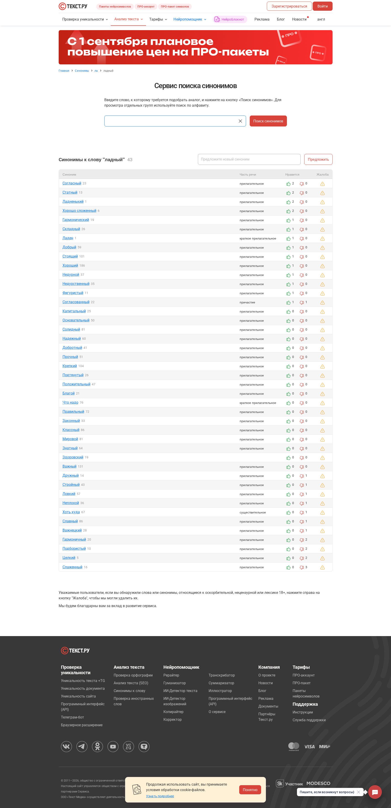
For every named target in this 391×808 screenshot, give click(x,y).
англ (321, 19)
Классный (71, 430)
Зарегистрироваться (289, 6)
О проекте (266, 675)
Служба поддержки (309, 720)
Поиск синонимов (268, 121)
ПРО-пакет (302, 683)
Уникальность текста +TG (83, 681)
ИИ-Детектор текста (180, 691)
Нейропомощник (187, 19)
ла (96, 70)
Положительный (76, 384)
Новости (265, 683)
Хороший (70, 265)
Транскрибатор (222, 675)
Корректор (172, 719)
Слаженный (72, 567)
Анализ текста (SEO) (131, 683)
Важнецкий (72, 530)
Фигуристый (73, 293)
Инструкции (303, 712)
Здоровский (73, 457)
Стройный (71, 484)
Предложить (318, 159)
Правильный (73, 411)
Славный (70, 521)
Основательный (76, 320)
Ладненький (73, 201)
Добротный (72, 347)
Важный (69, 466)
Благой (69, 393)
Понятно (250, 789)
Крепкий (70, 366)
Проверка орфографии (133, 675)
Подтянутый (73, 375)
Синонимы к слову (129, 691)
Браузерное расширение (81, 725)
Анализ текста (126, 19)
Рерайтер (171, 675)
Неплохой (71, 503)
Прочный (70, 357)
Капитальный (74, 311)
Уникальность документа (83, 688)
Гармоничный (74, 539)
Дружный (71, 475)
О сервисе (217, 712)
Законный (71, 420)
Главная (64, 70)
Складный (71, 229)
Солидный (71, 329)
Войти (323, 6)
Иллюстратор (220, 691)
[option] (196, 47)
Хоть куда (71, 512)
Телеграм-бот (72, 717)
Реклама (262, 19)
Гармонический (76, 220)
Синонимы (82, 70)
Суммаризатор (221, 683)
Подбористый (74, 548)
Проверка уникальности (83, 19)
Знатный (70, 448)
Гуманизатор (174, 683)
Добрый (69, 247)
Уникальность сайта (78, 696)
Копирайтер (173, 712)
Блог (281, 19)
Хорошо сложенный (79, 210)
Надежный (72, 338)
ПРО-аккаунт (146, 6)
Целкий (69, 557)
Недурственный (76, 284)
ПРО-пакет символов (175, 6)
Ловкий (69, 494)
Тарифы (156, 19)
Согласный (72, 183)
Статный (70, 192)
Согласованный (76, 302)
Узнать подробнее (160, 796)
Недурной (71, 274)
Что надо (70, 402)
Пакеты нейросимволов (115, 6)
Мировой (70, 439)
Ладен (68, 238)
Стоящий (70, 256)
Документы (268, 706)
